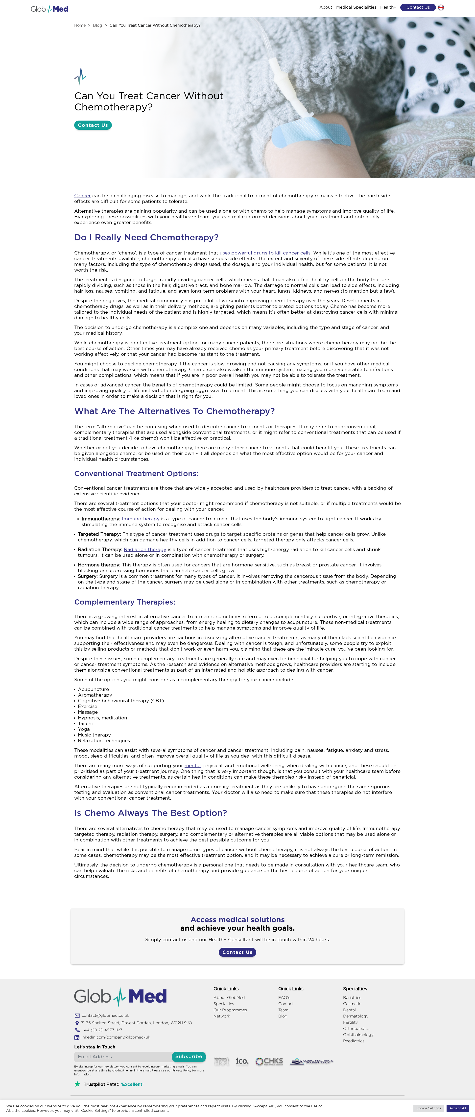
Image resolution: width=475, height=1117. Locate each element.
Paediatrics (353, 1041)
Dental (349, 1010)
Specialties (224, 1004)
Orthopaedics (356, 1028)
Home (80, 25)
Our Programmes (230, 1010)
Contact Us (93, 124)
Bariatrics (352, 997)
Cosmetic (352, 1004)
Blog (97, 25)
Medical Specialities (356, 7)
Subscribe (188, 1056)
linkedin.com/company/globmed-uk (115, 1037)
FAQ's (284, 997)
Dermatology (355, 1016)
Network (222, 1016)
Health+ (388, 7)
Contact (286, 1004)
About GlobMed (229, 997)
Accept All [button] (458, 1108)
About (325, 7)
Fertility (350, 1022)
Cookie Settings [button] (428, 1108)
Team (283, 1010)
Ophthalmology (358, 1035)
